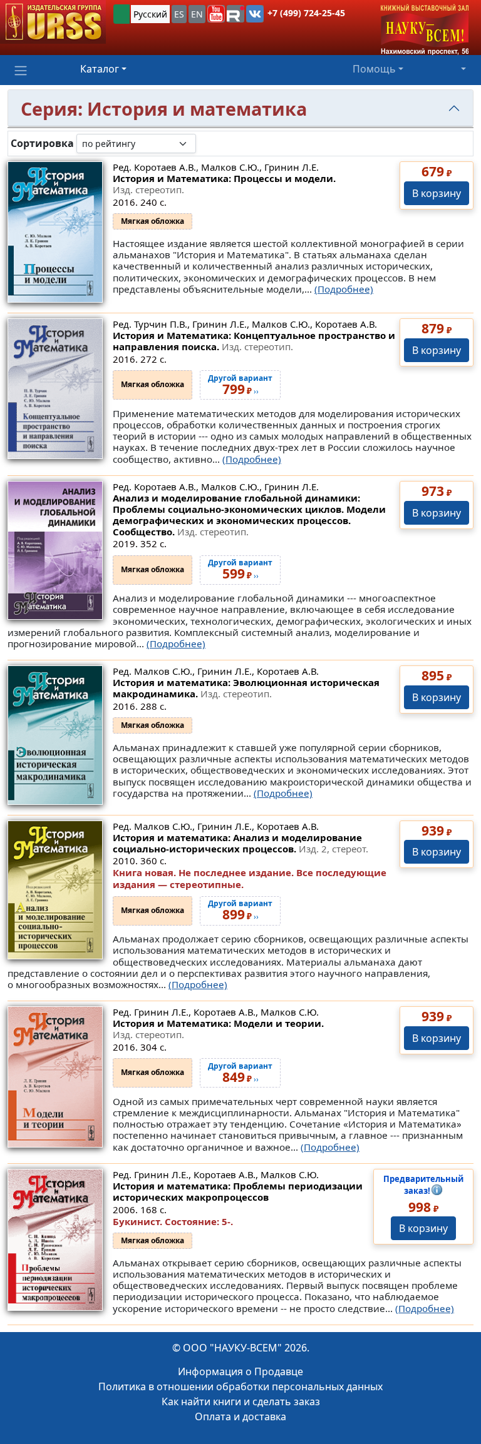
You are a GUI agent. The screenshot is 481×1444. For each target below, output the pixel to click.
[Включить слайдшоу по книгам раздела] (206, 143)
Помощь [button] (374, 69)
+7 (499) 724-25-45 (306, 13)
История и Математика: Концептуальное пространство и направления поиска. (254, 341)
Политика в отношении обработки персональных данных (240, 1386)
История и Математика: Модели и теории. (218, 1029)
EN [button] (197, 14)
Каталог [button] (99, 69)
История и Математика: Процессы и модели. (224, 184)
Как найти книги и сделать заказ (241, 1401)
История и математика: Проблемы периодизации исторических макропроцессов (238, 1191)
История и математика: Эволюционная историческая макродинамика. (246, 688)
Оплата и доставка (240, 1416)
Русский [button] (150, 14)
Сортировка (42, 143)
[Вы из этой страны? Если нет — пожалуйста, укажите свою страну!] (121, 14)
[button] (216, 14)
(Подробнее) (343, 289)
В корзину (436, 193)
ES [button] (179, 14)
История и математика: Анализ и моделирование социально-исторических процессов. (240, 843)
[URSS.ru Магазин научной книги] (53, 22)
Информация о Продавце (240, 1371)
